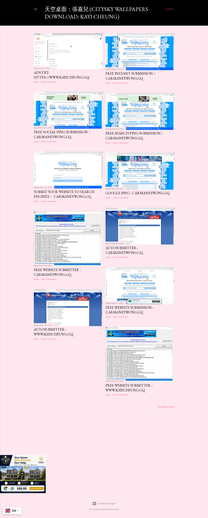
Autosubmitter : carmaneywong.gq (124, 250)
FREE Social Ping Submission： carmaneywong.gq (62, 134)
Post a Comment (48, 82)
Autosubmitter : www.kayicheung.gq (53, 331)
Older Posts (166, 407)
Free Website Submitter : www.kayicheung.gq (129, 387)
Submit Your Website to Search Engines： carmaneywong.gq (64, 194)
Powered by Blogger (106, 503)
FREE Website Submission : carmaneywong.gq (129, 309)
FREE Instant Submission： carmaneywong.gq (131, 76)
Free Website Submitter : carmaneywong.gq (57, 272)
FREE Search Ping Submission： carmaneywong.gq (135, 135)
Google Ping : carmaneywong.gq (138, 193)
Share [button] (36, 82)
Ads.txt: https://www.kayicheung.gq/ (62, 75)
